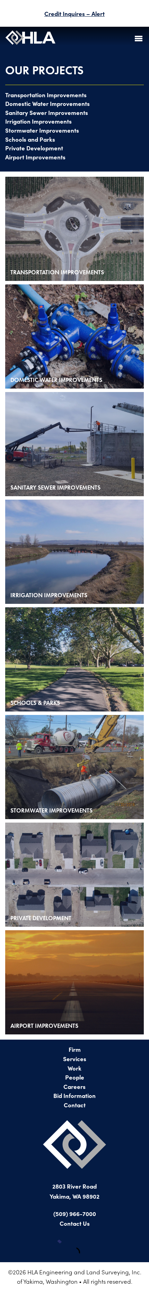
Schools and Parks (30, 139)
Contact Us (75, 1223)
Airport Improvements (35, 157)
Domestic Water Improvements (47, 103)
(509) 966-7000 (74, 1213)
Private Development (34, 148)
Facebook (64, 1246)
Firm (75, 1049)
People (74, 1077)
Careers (74, 1086)
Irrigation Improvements (38, 121)
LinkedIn (85, 1246)
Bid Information (74, 1095)
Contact (75, 1105)
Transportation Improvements (46, 95)
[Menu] (138, 38)
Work (74, 1068)
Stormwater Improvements (42, 130)
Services (74, 1059)
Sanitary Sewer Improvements (46, 112)
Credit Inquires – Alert (74, 13)
